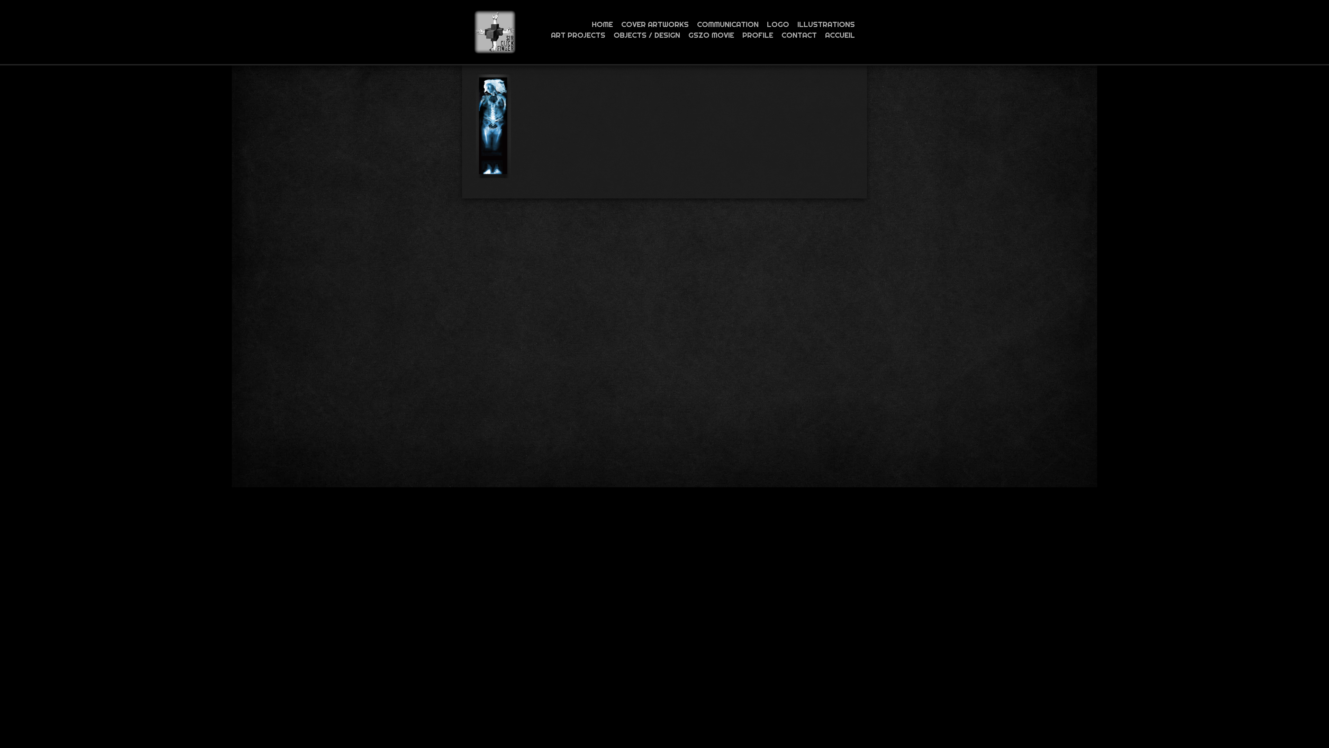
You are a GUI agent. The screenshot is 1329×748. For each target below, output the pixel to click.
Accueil (840, 35)
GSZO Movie (711, 35)
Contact (799, 35)
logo (778, 24)
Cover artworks (655, 24)
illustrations (826, 24)
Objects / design (647, 35)
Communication (728, 24)
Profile (757, 35)
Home (602, 24)
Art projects (578, 35)
